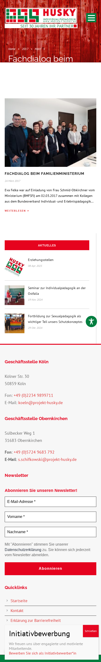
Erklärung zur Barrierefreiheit (36, 620)
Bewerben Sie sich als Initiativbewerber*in (42, 653)
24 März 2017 (12, 181)
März (38, 49)
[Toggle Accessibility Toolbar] (91, 321)
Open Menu (91, 17)
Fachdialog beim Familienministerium (44, 174)
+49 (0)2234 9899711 (33, 395)
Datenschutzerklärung (23, 550)
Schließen (91, 631)
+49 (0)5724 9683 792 (34, 452)
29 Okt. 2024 (35, 327)
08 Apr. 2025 (35, 266)
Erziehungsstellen (41, 260)
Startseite (19, 600)
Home (11, 49)
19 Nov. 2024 (35, 299)
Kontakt (17, 610)
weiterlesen (15, 210)
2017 (25, 49)
